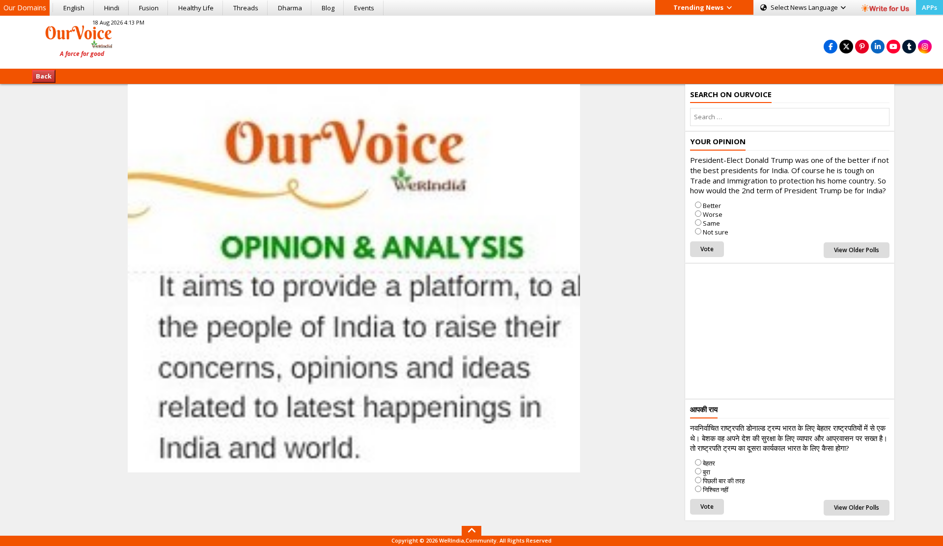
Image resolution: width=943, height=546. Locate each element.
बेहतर (709, 463)
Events (364, 7)
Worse (712, 214)
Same (711, 223)
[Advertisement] (471, 41)
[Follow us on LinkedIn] (878, 46)
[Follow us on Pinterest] (862, 46)
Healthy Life (196, 7)
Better (712, 205)
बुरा (706, 472)
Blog (328, 7)
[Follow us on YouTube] (893, 46)
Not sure (715, 232)
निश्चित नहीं (715, 489)
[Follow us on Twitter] (846, 46)
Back (44, 76)
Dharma (290, 7)
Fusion (149, 7)
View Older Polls (856, 250)
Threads (245, 7)
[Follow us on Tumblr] (909, 46)
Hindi (111, 7)
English (73, 7)
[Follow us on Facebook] (830, 46)
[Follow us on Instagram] (925, 46)
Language (805, 7)
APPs (929, 7)
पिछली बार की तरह (724, 480)
